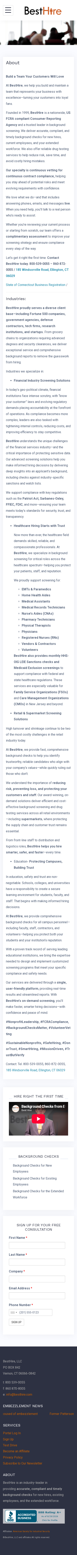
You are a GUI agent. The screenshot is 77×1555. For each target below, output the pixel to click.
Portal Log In (12, 1433)
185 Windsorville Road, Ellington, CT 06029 (36, 1070)
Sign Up (8, 1439)
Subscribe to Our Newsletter (22, 1463)
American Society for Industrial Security (31, 1531)
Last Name (18, 1255)
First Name (18, 1238)
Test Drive (10, 1445)
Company (17, 1271)
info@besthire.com (19, 1394)
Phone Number (21, 1305)
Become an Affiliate (16, 1451)
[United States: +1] (13, 1312)
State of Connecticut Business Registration (35, 285)
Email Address (20, 1288)
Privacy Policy (13, 1457)
